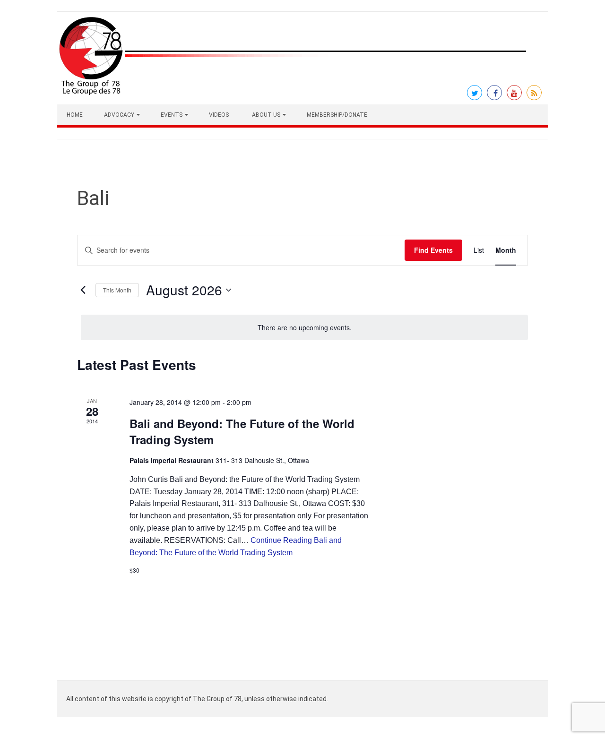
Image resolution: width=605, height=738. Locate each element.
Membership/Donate (337, 115)
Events (171, 115)
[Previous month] (82, 290)
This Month (117, 290)
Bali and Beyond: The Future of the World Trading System (242, 431)
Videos (219, 115)
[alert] (304, 328)
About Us (266, 115)
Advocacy (119, 115)
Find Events (433, 250)
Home (75, 115)
